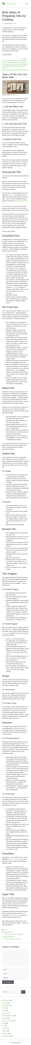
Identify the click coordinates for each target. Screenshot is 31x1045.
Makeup (4, 1018)
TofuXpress (5, 633)
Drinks (4, 1008)
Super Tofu (25, 70)
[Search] (23, 992)
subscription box (9, 932)
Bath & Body (5, 1000)
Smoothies (19, 70)
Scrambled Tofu (21, 64)
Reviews (4, 1031)
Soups (9, 70)
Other (3, 1023)
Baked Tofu (11, 66)
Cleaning (4, 1003)
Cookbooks (5, 1005)
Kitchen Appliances (7, 1015)
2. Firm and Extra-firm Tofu (12, 62)
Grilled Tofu (17, 66)
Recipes (4, 1028)
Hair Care (5, 1013)
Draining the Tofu (12, 64)
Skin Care (5, 1033)
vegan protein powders (16, 859)
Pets (3, 1026)
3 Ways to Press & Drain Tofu (12, 939)
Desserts (13, 70)
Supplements (6, 1036)
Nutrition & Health (7, 1020)
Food (5, 929)
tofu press (11, 195)
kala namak (15, 287)
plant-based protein (14, 915)
